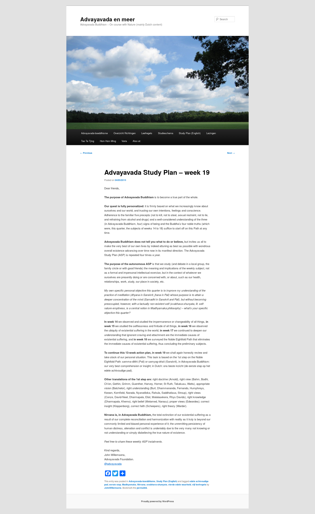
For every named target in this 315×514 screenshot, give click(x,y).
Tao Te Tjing (87, 141)
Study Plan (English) (190, 133)
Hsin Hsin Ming (108, 141)
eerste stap (115, 484)
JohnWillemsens (112, 487)
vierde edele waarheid (179, 484)
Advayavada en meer (107, 19)
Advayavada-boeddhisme (94, 133)
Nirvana (141, 484)
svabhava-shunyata (157, 484)
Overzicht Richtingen (125, 133)
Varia (124, 141)
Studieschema (165, 133)
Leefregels (146, 133)
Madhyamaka (129, 484)
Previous (86, 153)
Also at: (137, 141)
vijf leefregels (199, 484)
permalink (142, 487)
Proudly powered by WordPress (157, 501)
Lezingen (211, 133)
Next (231, 153)
